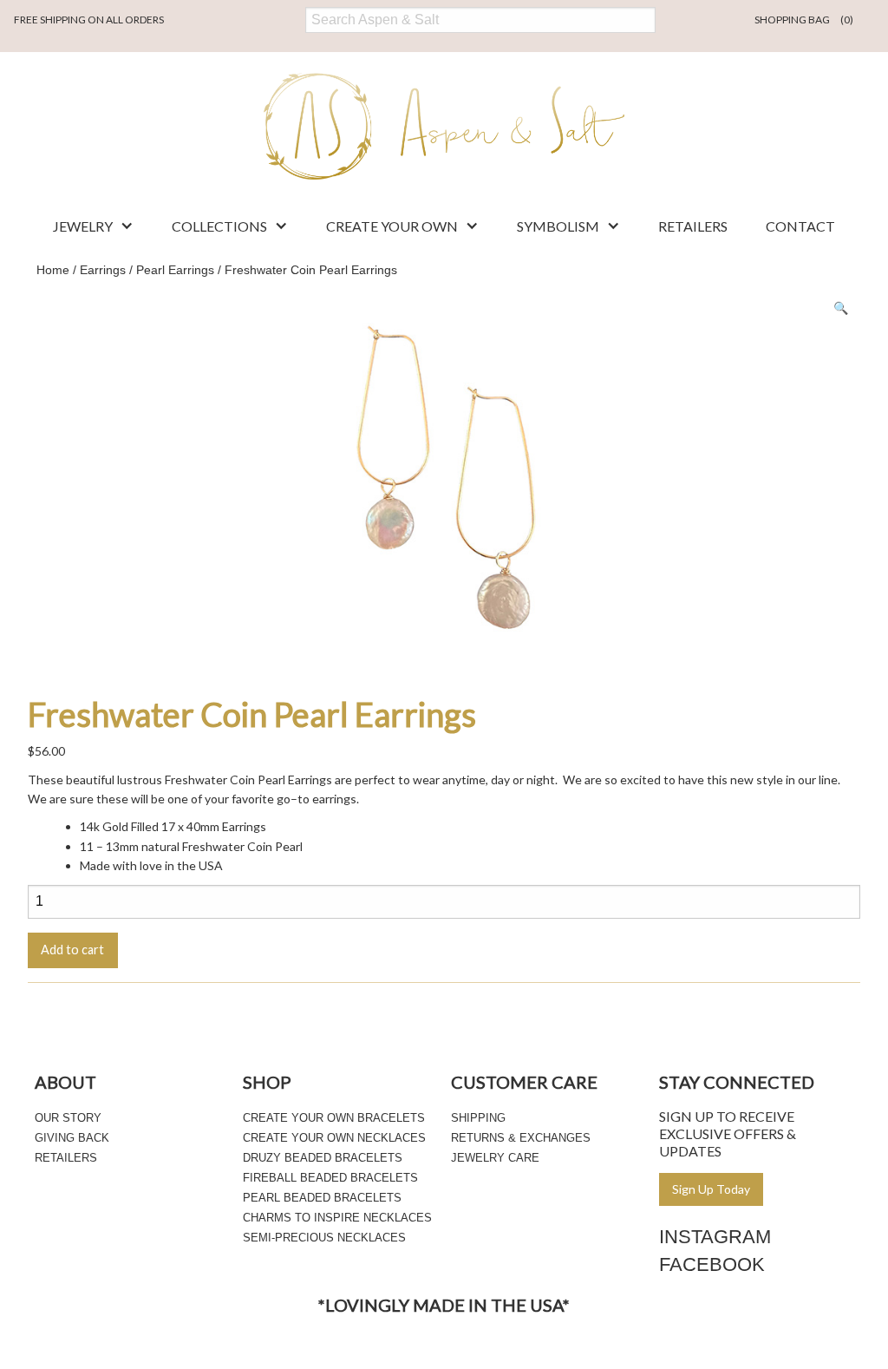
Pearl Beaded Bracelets (322, 1197)
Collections (219, 226)
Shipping (478, 1117)
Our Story (68, 1117)
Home (52, 270)
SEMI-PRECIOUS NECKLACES (324, 1237)
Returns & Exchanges (521, 1137)
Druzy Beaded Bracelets (322, 1157)
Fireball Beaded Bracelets (330, 1177)
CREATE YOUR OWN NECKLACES (334, 1137)
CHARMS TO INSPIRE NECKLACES (337, 1217)
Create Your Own (392, 226)
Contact (800, 226)
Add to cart (72, 949)
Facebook (712, 1264)
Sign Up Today (711, 1189)
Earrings (103, 270)
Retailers (693, 226)
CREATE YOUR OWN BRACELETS (334, 1117)
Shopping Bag (803, 19)
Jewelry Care (495, 1157)
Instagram (715, 1237)
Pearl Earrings (175, 270)
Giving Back (72, 1137)
